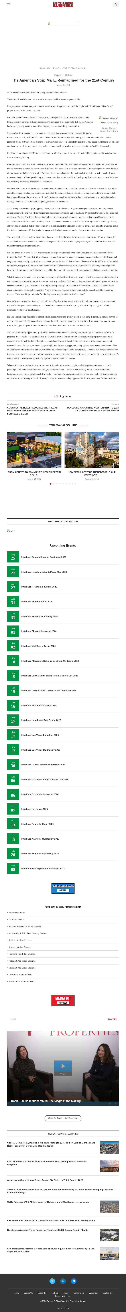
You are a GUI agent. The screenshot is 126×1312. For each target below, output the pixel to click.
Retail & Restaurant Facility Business (25, 926)
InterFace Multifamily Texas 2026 (38, 646)
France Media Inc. (63, 1296)
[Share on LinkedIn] (66, 396)
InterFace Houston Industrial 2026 (39, 586)
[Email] (74, 1281)
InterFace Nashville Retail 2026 (37, 824)
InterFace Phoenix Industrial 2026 (39, 631)
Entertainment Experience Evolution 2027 (43, 868)
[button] (11, 458)
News (65, 1293)
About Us (28, 1293)
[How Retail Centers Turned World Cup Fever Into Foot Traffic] (92, 450)
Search (112, 1019)
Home (16, 1293)
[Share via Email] (70, 396)
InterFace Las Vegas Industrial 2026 (40, 735)
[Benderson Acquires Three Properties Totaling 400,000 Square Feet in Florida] (109, 1235)
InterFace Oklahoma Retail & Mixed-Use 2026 (44, 779)
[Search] (116, 4)
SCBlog (54, 1293)
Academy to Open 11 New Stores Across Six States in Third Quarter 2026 (45, 1180)
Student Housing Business (20, 940)
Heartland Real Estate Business (22, 954)
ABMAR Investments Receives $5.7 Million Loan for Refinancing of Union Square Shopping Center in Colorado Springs (60, 1191)
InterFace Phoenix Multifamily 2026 (39, 616)
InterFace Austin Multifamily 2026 (38, 705)
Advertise (93, 1293)
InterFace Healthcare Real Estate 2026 (41, 720)
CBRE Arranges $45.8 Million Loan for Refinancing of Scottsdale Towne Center (48, 1202)
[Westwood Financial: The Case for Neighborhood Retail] (63, 1068)
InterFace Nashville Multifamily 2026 (40, 839)
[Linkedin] (63, 1281)
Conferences (78, 1293)
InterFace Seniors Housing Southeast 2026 (43, 557)
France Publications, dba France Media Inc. (66, 1301)
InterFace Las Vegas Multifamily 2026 (40, 750)
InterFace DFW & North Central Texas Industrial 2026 (48, 690)
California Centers (16, 919)
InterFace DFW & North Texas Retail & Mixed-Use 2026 (49, 675)
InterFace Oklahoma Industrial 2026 (40, 794)
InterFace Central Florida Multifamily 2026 (43, 764)
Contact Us (107, 1293)
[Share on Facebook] (60, 396)
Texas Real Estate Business (20, 974)
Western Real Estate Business (21, 981)
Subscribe (42, 1293)
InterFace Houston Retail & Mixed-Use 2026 (44, 572)
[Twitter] (52, 1281)
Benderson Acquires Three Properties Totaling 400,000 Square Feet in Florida (48, 1230)
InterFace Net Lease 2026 (34, 809)
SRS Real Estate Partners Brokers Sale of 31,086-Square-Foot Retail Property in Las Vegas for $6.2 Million (50, 1250)
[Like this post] (57, 396)
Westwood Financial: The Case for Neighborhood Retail (47, 1101)
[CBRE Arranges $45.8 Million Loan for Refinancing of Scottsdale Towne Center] (109, 1206)
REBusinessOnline (17, 913)
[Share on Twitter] (63, 396)
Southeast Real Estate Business (22, 968)
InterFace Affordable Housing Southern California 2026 (50, 661)
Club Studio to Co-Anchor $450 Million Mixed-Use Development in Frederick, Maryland (47, 1163)
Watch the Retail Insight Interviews (63, 1118)
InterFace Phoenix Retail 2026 (37, 601)
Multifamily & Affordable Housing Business (28, 933)
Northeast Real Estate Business (22, 961)
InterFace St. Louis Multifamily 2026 (40, 853)
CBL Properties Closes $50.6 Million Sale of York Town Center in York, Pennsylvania (51, 1220)
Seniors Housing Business (20, 947)
